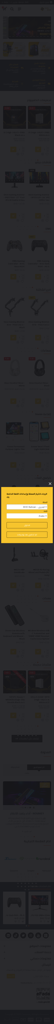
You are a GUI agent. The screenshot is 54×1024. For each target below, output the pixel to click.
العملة (45, 502)
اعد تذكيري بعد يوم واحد (27, 534)
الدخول (27, 525)
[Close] (50, 483)
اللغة (45, 511)
